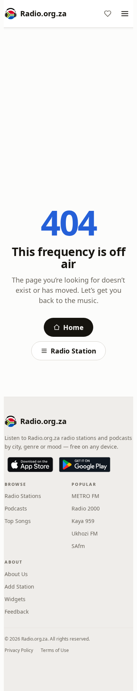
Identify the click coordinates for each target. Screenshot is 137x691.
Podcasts (16, 508)
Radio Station (73, 350)
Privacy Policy (19, 650)
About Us (16, 574)
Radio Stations (23, 495)
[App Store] (30, 464)
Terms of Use (55, 650)
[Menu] (124, 13)
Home (73, 327)
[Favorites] (108, 14)
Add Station (19, 586)
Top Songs (18, 521)
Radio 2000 (86, 508)
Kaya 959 (83, 521)
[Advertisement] (68, 105)
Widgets (15, 599)
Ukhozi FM (85, 533)
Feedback (17, 611)
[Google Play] (84, 464)
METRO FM (85, 495)
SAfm (78, 546)
